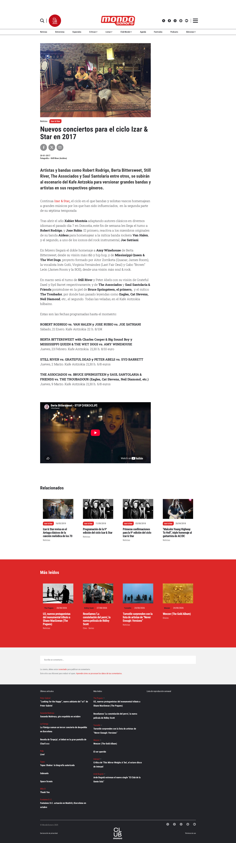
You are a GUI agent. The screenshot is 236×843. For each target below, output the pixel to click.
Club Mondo (125, 32)
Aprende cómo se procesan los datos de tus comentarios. (99, 673)
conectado (62, 669)
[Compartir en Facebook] (43, 147)
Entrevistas (59, 32)
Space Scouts (46, 781)
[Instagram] (181, 824)
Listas (108, 32)
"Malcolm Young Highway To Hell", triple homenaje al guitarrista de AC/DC (177, 532)
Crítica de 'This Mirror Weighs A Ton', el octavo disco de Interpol (117, 764)
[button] (55, 21)
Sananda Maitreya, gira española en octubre (60, 716)
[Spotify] (187, 824)
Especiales (77, 32)
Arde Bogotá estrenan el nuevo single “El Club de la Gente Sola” (117, 779)
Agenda (143, 32)
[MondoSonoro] (118, 20)
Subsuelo (44, 773)
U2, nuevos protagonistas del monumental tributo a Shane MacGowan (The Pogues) (56, 619)
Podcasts (174, 32)
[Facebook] (174, 824)
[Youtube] (194, 824)
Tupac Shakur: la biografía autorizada (57, 765)
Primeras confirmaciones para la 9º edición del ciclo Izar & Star (137, 532)
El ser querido (99, 751)
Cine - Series (88, 628)
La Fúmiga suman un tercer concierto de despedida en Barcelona (63, 729)
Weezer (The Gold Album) (177, 614)
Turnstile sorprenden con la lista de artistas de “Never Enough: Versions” (137, 617)
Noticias (43, 32)
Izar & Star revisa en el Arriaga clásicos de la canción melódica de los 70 (57, 532)
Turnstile (127, 608)
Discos (166, 618)
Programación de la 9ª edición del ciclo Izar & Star (97, 530)
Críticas (92, 32)
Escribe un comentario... (54, 660)
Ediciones (190, 32)
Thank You (45, 792)
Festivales (158, 32)
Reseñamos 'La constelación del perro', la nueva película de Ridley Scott (96, 619)
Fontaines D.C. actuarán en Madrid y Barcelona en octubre (63, 805)
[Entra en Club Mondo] (114, 833)
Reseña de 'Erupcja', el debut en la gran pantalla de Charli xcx (63, 741)
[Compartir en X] (51, 147)
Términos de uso (190, 833)
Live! (42, 754)
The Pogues (48, 608)
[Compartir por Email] (60, 147)
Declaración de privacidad (48, 833)
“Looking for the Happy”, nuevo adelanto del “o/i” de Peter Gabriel (64, 703)
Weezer (167, 608)
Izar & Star (55, 121)
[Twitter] (167, 824)
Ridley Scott (89, 608)
